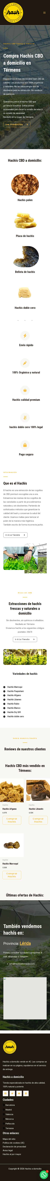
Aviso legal (8, 1150)
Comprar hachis (11, 820)
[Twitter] (12, 1093)
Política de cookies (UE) (13, 1143)
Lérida (25, 943)
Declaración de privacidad (14, 1146)
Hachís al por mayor (12, 1154)
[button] (44, 1175)
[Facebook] (5, 1093)
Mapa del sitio (9, 1139)
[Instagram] (26, 1093)
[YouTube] (19, 1093)
